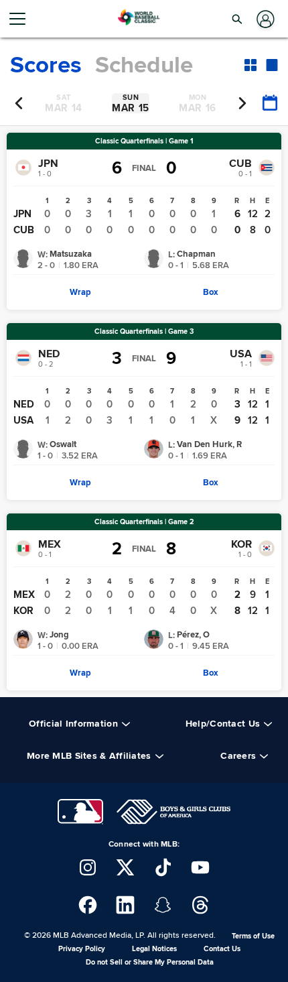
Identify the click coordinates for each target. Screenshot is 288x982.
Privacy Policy (81, 948)
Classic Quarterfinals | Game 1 (144, 141)
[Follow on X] (125, 867)
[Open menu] (22, 19)
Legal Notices (154, 948)
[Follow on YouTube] (200, 867)
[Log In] (264, 19)
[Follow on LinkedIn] (125, 905)
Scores (46, 65)
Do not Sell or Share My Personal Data (150, 962)
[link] (80, 292)
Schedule (144, 65)
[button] (237, 18)
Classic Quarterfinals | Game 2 (144, 521)
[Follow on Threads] (200, 905)
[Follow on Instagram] (87, 867)
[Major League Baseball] (80, 811)
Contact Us (222, 948)
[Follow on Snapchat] (162, 905)
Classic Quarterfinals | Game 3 (144, 331)
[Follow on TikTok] (162, 867)
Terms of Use (253, 936)
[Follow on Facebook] (87, 905)
